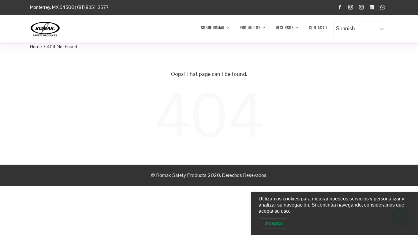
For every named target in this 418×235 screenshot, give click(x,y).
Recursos (284, 27)
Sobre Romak (212, 27)
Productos (250, 27)
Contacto (318, 27)
